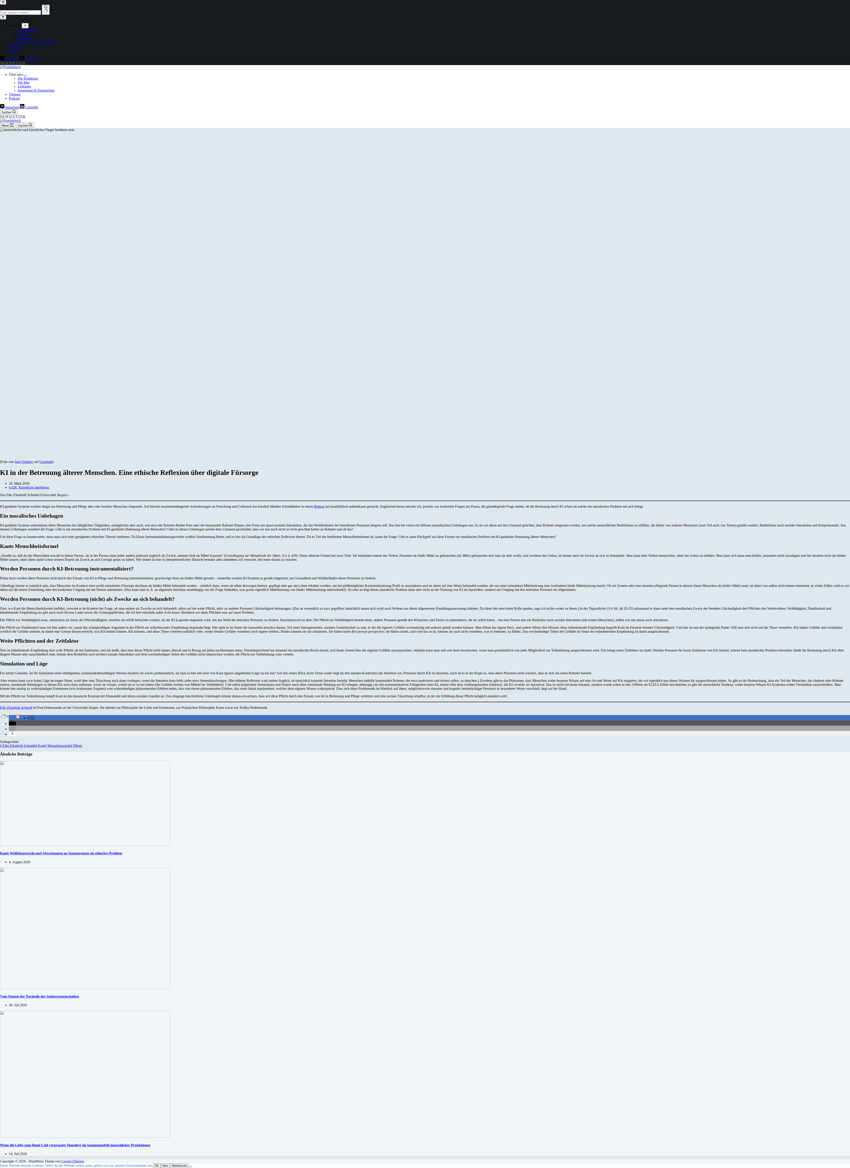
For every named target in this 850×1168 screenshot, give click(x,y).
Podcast (14, 98)
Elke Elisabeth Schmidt (17, 746)
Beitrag (319, 506)
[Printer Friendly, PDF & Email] (13, 716)
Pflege (76, 746)
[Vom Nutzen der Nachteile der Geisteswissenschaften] (85, 988)
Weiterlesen (179, 1165)
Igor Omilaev (24, 462)
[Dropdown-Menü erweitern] (25, 75)
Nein (165, 1165)
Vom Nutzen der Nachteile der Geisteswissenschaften (39, 996)
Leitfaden (24, 86)
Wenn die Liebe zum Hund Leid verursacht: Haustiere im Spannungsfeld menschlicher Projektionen (75, 1145)
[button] (31, 718)
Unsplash (45, 462)
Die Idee (24, 82)
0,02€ (13, 487)
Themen (14, 94)
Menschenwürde (58, 746)
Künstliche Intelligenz (34, 487)
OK (157, 1165)
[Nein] (190, 1166)
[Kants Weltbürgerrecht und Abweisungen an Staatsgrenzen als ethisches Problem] (85, 844)
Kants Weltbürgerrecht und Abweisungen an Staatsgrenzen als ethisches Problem (61, 853)
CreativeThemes (72, 1161)
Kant (40, 746)
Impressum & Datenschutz (36, 90)
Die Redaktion (28, 78)
